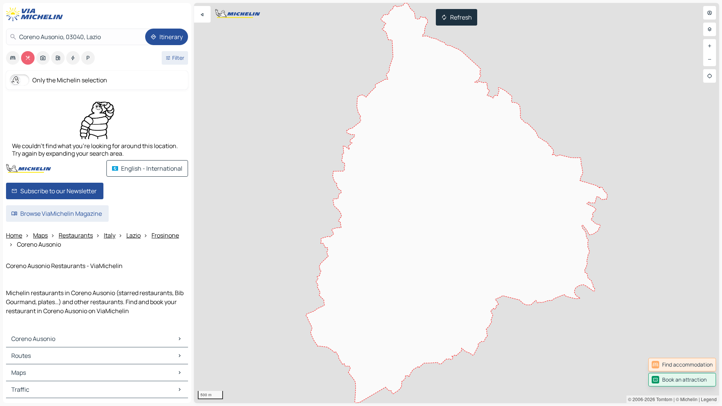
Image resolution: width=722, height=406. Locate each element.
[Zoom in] (709, 46)
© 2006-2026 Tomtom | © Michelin (663, 399)
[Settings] (709, 29)
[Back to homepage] (36, 14)
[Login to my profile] (709, 13)
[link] (682, 364)
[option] (13, 58)
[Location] (709, 76)
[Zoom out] (709, 59)
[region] (456, 203)
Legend (709, 399)
